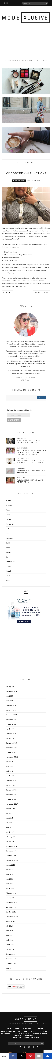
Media (33, 1031)
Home (8, 548)
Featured (9, 529)
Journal (8, 552)
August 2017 (10, 809)
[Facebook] (13, 1056)
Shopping (9, 571)
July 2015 (9, 926)
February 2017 (11, 837)
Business (9, 505)
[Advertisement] (26, 41)
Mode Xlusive (19, 180)
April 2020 (9, 701)
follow (41, 397)
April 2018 (9, 771)
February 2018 (11, 780)
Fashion (8, 519)
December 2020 (11, 691)
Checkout (27, 1029)
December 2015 (11, 902)
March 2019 (10, 729)
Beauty (8, 501)
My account (6, 1033)
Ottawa (8, 566)
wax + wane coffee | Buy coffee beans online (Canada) (31, 442)
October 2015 (11, 912)
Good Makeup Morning (10, 1031)
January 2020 (10, 710)
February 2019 (11, 734)
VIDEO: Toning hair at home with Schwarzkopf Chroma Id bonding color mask (31, 452)
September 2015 (12, 917)
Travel (8, 576)
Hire (25, 1031)
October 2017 (11, 799)
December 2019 (11, 715)
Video (8, 580)
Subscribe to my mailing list (19, 410)
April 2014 (9, 968)
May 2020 (9, 696)
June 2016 (9, 874)
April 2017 (9, 827)
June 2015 (9, 931)
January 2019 (10, 738)
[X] (21, 1056)
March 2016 (10, 888)
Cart (17, 1029)
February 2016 (11, 893)
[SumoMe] (47, 1056)
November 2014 (11, 959)
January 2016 (10, 898)
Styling (17, 1035)
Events (8, 510)
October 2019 (11, 724)
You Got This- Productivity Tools (26, 1037)
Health (8, 543)
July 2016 (9, 870)
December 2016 (11, 846)
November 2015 (11, 907)
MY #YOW (44, 1031)
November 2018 (11, 748)
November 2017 (11, 795)
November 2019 (11, 719)
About (8, 1029)
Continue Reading (41, 293)
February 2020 (11, 705)
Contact (39, 1029)
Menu (7, 3)
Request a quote (40, 1033)
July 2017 (9, 813)
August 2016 (10, 865)
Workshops (29, 1035)
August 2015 (10, 921)
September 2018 (12, 757)
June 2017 (9, 818)
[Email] (39, 1056)
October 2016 (11, 856)
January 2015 (10, 949)
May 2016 (9, 879)
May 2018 (9, 766)
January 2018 (10, 785)
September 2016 (12, 860)
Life (7, 557)
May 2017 (9, 823)
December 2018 (11, 743)
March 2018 (10, 776)
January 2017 (10, 841)
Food (7, 533)
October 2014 (11, 963)
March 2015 (10, 945)
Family (8, 515)
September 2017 (12, 804)
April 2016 (9, 884)
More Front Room (13, 281)
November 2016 (11, 851)
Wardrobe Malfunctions (26, 173)
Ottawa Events (22, 1033)
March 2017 (10, 832)
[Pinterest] (30, 1056)
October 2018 (11, 752)
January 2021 (10, 687)
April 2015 (9, 940)
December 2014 (11, 954)
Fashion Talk (10, 524)
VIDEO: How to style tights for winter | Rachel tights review (31, 462)
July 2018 (9, 762)
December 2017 (11, 790)
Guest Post (10, 538)
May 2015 (9, 935)
